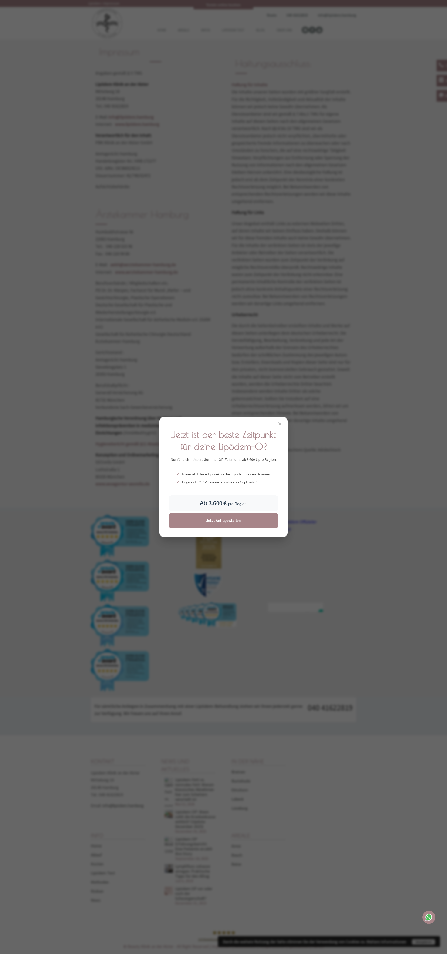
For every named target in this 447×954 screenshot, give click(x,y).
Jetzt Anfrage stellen (223, 520)
